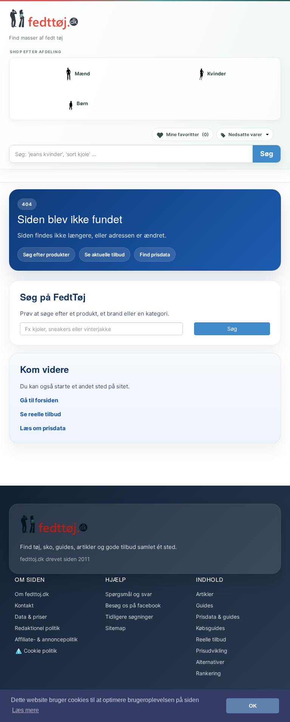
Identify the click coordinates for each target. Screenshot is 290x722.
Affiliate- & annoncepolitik (46, 639)
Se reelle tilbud (40, 414)
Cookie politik (39, 650)
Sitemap (115, 628)
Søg (266, 154)
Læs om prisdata (43, 428)
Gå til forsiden (39, 400)
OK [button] (253, 706)
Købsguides (210, 628)
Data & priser (31, 616)
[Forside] (44, 19)
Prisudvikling (211, 650)
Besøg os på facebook (133, 605)
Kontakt (24, 605)
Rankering (208, 673)
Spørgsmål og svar (128, 594)
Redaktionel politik (37, 628)
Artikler (204, 594)
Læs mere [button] (25, 710)
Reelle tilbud (211, 639)
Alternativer (210, 662)
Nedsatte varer (245, 134)
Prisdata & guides (217, 616)
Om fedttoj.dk (32, 594)
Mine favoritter (187, 134)
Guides (204, 605)
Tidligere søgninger (129, 616)
